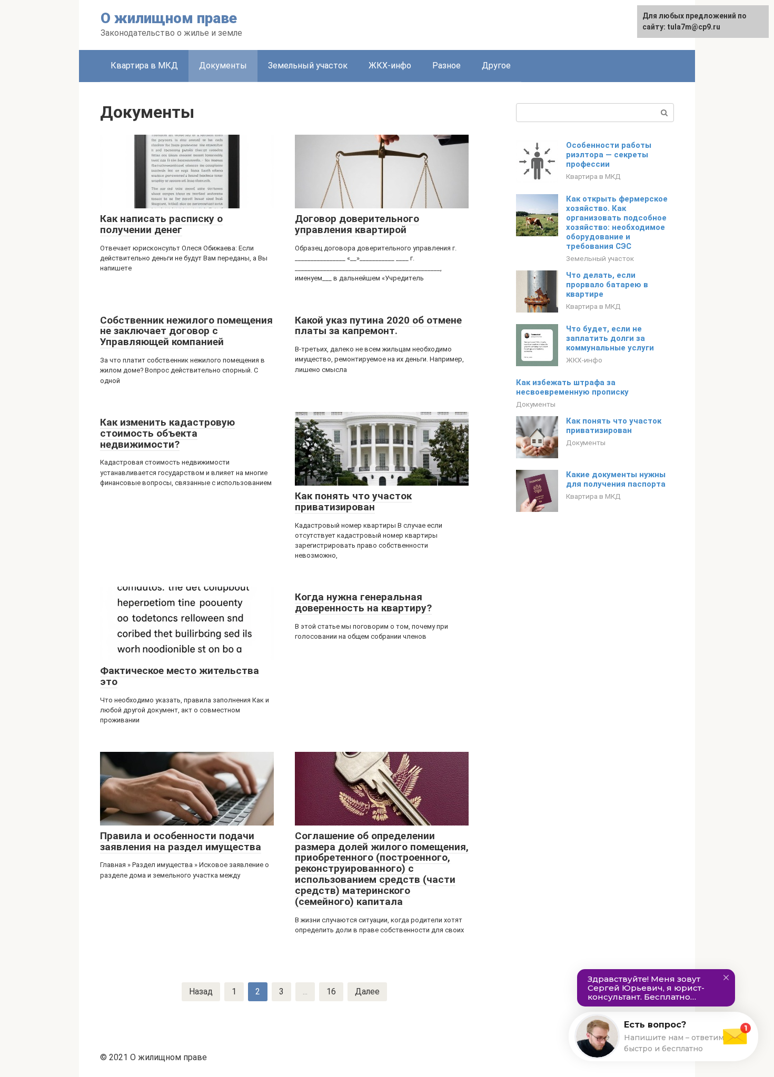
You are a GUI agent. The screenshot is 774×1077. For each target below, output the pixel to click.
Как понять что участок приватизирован (613, 425)
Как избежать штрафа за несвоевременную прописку (572, 387)
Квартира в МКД (144, 66)
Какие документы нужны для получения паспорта (616, 479)
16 (331, 992)
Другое (496, 66)
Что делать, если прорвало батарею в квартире (607, 284)
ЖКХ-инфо (390, 66)
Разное (446, 66)
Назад (201, 992)
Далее (367, 992)
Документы (223, 66)
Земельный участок (308, 66)
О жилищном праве (169, 18)
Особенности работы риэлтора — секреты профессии (608, 154)
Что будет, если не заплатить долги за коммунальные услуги (610, 338)
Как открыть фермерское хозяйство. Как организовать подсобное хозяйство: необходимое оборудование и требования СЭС (617, 222)
